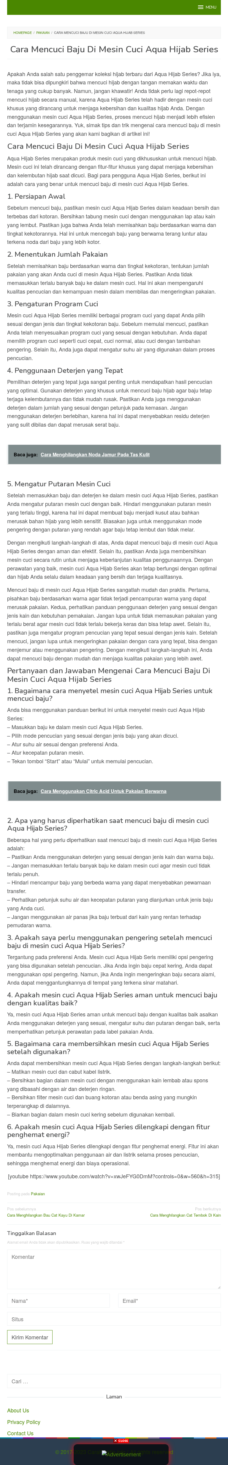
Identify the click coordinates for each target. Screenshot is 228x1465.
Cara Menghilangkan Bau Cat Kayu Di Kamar (46, 1212)
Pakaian (38, 1193)
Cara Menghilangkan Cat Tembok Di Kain (185, 1212)
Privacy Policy (23, 1421)
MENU (211, 7)
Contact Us (20, 1433)
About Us (18, 1410)
